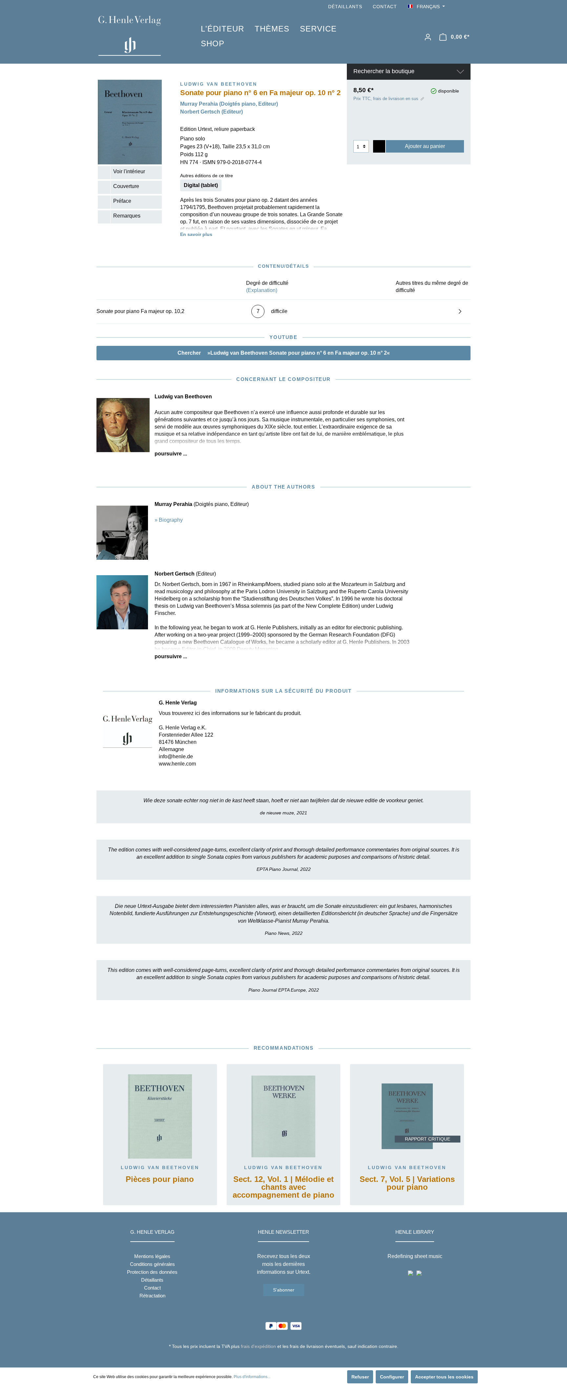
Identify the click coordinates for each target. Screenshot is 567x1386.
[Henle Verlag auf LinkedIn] (288, 1358)
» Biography (169, 520)
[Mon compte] (427, 37)
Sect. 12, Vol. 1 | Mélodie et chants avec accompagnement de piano (283, 1187)
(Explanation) (261, 290)
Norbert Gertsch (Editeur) (211, 112)
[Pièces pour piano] (160, 1116)
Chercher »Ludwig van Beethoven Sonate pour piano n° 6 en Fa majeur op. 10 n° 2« (284, 353)
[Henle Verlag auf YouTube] (457, 6)
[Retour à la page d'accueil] (139, 36)
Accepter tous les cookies (444, 1376)
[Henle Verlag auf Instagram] (467, 6)
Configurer (392, 1376)
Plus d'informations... (252, 1377)
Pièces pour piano (160, 1179)
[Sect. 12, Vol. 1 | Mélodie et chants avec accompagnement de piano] (283, 1116)
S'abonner (283, 1289)
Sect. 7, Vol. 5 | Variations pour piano (407, 1183)
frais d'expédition (258, 1346)
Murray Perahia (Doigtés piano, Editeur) (229, 104)
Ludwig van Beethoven (160, 1167)
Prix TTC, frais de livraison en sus (385, 98)
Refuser (360, 1376)
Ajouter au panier (425, 146)
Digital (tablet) (201, 185)
